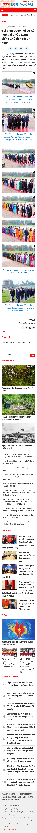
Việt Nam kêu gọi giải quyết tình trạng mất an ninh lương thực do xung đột (20, 751)
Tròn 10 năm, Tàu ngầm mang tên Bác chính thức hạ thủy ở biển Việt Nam (19, 523)
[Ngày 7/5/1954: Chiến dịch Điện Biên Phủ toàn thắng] (18, 433)
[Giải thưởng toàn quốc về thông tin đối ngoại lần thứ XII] (18, 629)
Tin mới (5, 15)
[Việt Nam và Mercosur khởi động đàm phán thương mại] (9, 555)
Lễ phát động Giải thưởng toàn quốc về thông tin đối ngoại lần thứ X (21, 685)
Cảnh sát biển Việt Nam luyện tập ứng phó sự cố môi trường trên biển (19, 516)
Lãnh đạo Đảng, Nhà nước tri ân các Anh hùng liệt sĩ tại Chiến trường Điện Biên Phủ (18, 455)
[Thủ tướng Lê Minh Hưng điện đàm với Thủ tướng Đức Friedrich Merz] (9, 604)
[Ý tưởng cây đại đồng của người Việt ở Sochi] (18, 375)
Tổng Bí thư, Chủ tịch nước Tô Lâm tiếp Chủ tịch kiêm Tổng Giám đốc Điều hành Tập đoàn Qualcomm (21, 782)
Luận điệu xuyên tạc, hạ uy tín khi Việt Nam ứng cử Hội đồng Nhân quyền (20, 696)
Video (4, 615)
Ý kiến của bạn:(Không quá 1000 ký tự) (16, 342)
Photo (5, 21)
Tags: (4, 331)
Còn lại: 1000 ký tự (8, 355)
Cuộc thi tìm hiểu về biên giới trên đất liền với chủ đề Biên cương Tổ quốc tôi (21, 706)
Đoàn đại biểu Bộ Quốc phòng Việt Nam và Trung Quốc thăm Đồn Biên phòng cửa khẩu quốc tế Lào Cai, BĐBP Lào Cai (18, 501)
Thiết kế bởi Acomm (9, 830)
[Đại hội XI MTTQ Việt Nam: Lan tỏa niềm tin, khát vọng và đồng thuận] (9, 652)
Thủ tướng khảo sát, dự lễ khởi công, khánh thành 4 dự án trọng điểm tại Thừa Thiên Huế (19, 509)
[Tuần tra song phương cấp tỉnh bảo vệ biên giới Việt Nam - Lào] (18, 404)
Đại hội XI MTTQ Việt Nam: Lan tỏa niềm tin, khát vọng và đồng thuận (20, 717)
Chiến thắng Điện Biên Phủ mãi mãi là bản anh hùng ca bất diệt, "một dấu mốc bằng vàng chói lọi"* (18, 477)
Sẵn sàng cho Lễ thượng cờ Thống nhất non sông (19, 469)
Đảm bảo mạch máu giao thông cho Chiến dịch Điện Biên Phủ (18, 485)
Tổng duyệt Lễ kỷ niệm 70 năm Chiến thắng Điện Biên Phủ (18, 462)
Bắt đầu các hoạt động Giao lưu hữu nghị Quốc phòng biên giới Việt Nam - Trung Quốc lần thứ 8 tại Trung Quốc (19, 492)
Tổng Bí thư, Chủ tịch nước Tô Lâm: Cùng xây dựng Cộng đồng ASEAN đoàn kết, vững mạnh (21, 727)
